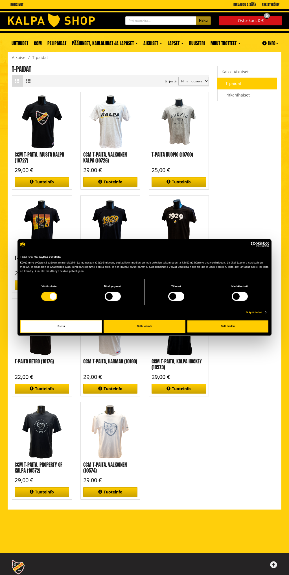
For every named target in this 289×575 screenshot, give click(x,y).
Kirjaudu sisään (244, 4)
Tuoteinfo (44, 182)
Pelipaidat (56, 43)
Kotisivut (16, 4)
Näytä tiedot (254, 312)
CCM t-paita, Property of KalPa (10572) (38, 467)
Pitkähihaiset (237, 95)
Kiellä (61, 326)
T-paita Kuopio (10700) (172, 154)
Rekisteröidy (270, 4)
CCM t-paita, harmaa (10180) (110, 361)
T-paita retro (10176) (34, 361)
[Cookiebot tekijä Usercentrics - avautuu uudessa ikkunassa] (244, 244)
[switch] (113, 296)
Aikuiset (151, 43)
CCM (38, 43)
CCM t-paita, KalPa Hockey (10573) (177, 364)
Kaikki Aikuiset (235, 71)
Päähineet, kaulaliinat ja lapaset (103, 43)
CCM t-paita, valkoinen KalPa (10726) (105, 157)
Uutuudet (20, 43)
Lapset (174, 43)
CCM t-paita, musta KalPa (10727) (39, 157)
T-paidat (233, 83)
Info (271, 43)
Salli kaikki (228, 326)
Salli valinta (144, 326)
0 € (253, 19)
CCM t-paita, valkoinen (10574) (105, 467)
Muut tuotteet (224, 43)
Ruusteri (197, 43)
